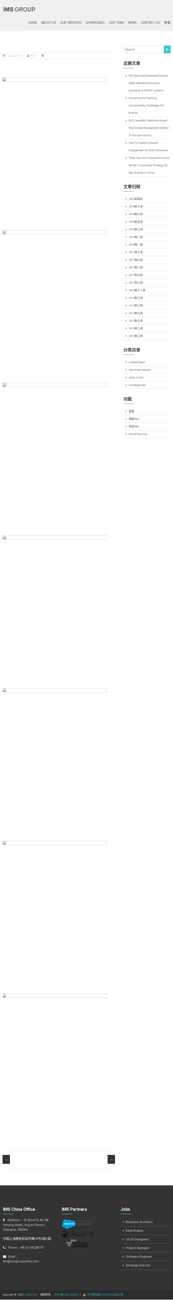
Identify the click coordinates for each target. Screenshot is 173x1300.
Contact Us (150, 23)
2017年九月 (136, 259)
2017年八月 (136, 267)
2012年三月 (136, 336)
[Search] (167, 49)
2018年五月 (136, 221)
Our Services (70, 23)
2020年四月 (136, 198)
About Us (48, 23)
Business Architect (139, 1222)
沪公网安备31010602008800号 (105, 1294)
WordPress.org (138, 434)
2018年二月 (136, 237)
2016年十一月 (137, 290)
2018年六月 (136, 214)
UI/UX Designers (137, 1239)
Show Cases (136, 377)
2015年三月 (136, 305)
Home (32, 23)
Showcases (95, 23)
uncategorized (137, 385)
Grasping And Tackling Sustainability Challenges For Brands (146, 105)
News (132, 23)
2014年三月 (136, 328)
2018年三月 (136, 229)
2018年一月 (136, 244)
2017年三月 (136, 282)
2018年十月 (136, 206)
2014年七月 (136, 320)
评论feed (134, 426)
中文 (167, 23)
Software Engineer (139, 1257)
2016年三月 (136, 297)
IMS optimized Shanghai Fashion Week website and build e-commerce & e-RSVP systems (148, 83)
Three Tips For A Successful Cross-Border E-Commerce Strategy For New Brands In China (149, 165)
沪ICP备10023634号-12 (67, 1294)
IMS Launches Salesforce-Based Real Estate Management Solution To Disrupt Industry (149, 128)
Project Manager (137, 1248)
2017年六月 (136, 275)
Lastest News (137, 362)
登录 (131, 411)
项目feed (134, 418)
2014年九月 (136, 313)
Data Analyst (134, 1231)
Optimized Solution (140, 369)
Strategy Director (138, 1265)
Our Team (116, 23)
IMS (32, 55)
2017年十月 (136, 252)
